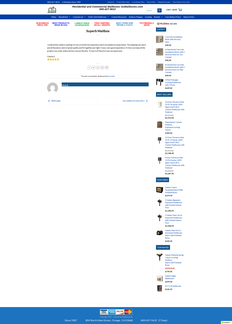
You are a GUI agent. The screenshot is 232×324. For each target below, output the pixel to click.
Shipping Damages (164, 2)
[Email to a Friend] (98, 68)
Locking (148, 17)
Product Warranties (123, 2)
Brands (157, 17)
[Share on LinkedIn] (107, 68)
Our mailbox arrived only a (134, 101)
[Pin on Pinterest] (102, 68)
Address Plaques (136, 17)
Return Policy (151, 2)
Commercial (78, 17)
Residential (63, 17)
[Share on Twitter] (94, 68)
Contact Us (110, 2)
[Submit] (159, 10)
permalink (111, 76)
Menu (53, 17)
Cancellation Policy (138, 2)
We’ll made (55, 101)
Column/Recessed (118, 17)
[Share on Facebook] (89, 68)
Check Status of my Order (181, 2)
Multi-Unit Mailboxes (97, 17)
